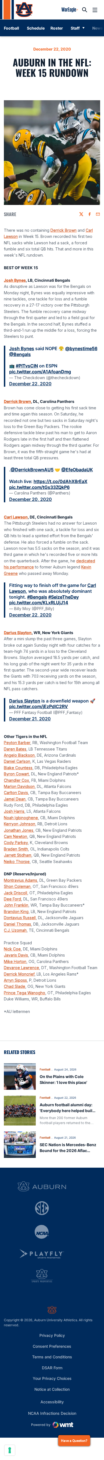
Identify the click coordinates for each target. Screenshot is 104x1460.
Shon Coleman (17, 886)
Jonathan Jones (18, 830)
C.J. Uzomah (15, 930)
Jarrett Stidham (17, 855)
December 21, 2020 (30, 718)
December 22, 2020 (30, 383)
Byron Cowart (16, 773)
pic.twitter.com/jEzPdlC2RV (38, 706)
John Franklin (16, 905)
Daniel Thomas (17, 924)
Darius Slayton (18, 632)
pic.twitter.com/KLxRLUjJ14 (38, 602)
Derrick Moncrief (19, 974)
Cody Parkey (16, 842)
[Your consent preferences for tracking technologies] (9, 1450)
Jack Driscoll (15, 892)
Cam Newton (15, 836)
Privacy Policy (52, 1335)
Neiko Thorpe (17, 861)
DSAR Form (52, 1367)
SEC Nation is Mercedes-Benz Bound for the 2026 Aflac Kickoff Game (68, 1150)
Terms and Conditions (52, 1356)
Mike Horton (15, 961)
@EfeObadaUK (77, 469)
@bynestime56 (81, 348)
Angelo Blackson (19, 755)
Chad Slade (14, 986)
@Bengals (20, 354)
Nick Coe (12, 949)
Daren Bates (15, 749)
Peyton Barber (17, 742)
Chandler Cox (16, 780)
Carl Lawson (16, 517)
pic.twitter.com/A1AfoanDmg (40, 371)
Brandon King (16, 911)
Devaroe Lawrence (21, 967)
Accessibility (52, 1401)
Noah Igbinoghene (21, 817)
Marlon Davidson (19, 786)
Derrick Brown (63, 230)
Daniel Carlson (17, 761)
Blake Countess (18, 767)
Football (45, 1069)
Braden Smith (16, 849)
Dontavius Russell (20, 917)
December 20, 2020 (30, 499)
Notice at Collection (52, 1389)
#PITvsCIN (27, 366)
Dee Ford (12, 899)
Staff (75, 28)
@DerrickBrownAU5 (32, 469)
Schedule (36, 28)
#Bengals (37, 597)
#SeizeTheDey (63, 597)
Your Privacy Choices (52, 1378)
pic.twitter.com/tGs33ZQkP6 (39, 487)
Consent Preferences (52, 1346)
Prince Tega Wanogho (24, 992)
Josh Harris (14, 811)
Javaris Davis (16, 955)
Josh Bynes (15, 280)
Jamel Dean (15, 799)
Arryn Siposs (15, 980)
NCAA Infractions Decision (52, 1413)
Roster (56, 28)
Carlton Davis (16, 792)
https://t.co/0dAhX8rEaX (60, 481)
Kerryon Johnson (19, 823)
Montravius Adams (20, 880)
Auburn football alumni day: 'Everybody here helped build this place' (67, 1110)
